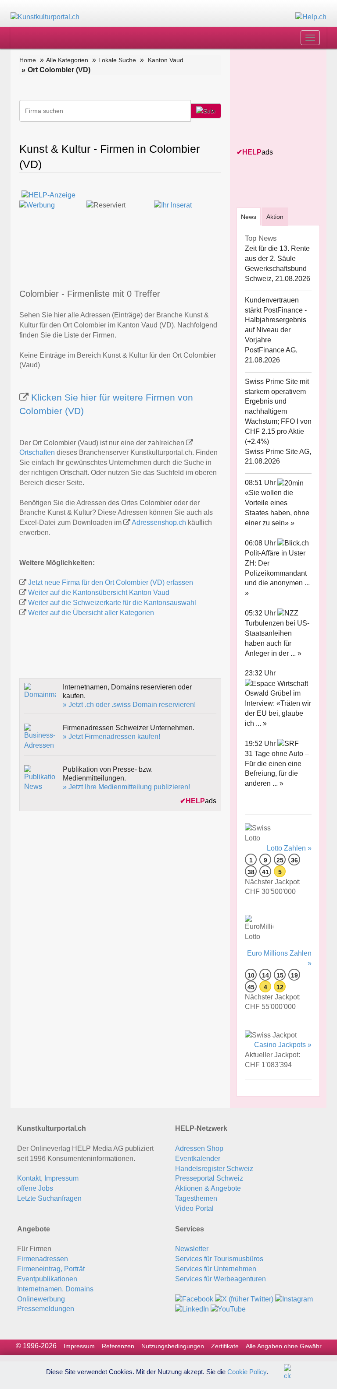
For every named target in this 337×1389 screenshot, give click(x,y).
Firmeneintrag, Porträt (51, 1269)
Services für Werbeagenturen (220, 1279)
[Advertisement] (287, 99)
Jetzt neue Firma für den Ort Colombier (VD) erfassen (110, 582)
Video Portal (194, 1208)
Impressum (79, 1346)
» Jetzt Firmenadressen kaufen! (111, 736)
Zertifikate (225, 1346)
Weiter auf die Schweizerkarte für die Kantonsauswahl (112, 602)
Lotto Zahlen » (289, 848)
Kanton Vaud (165, 59)
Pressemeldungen (45, 1308)
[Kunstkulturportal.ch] (45, 17)
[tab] (249, 216)
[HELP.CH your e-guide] (310, 17)
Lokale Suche (117, 59)
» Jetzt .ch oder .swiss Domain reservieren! (129, 704)
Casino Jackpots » (283, 1044)
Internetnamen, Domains (55, 1289)
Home (27, 59)
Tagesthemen (196, 1198)
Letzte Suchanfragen (49, 1198)
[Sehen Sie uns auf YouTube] (228, 1309)
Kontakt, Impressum (48, 1178)
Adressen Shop (199, 1148)
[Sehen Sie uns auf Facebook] (194, 1299)
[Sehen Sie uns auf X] (244, 1299)
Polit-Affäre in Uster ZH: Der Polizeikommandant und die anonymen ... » (277, 573)
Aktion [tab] (274, 216)
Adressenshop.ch (159, 522)
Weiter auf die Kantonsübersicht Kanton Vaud (98, 592)
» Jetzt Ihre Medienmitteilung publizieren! (126, 787)
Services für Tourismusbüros (219, 1258)
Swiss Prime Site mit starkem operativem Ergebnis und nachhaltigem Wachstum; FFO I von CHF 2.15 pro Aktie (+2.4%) (278, 411)
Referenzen (118, 1346)
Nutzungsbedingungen (172, 1346)
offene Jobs (35, 1188)
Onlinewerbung (41, 1299)
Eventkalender (197, 1158)
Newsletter (191, 1248)
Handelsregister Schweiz (214, 1168)
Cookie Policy (246, 1371)
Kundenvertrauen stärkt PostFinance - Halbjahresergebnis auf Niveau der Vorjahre (276, 320)
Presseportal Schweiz (209, 1178)
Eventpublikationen (47, 1279)
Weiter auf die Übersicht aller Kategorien (91, 612)
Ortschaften (37, 452)
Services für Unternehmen (215, 1269)
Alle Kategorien (67, 59)
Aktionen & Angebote (208, 1188)
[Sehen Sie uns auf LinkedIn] (192, 1309)
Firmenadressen (42, 1258)
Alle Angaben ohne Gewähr (284, 1346)
